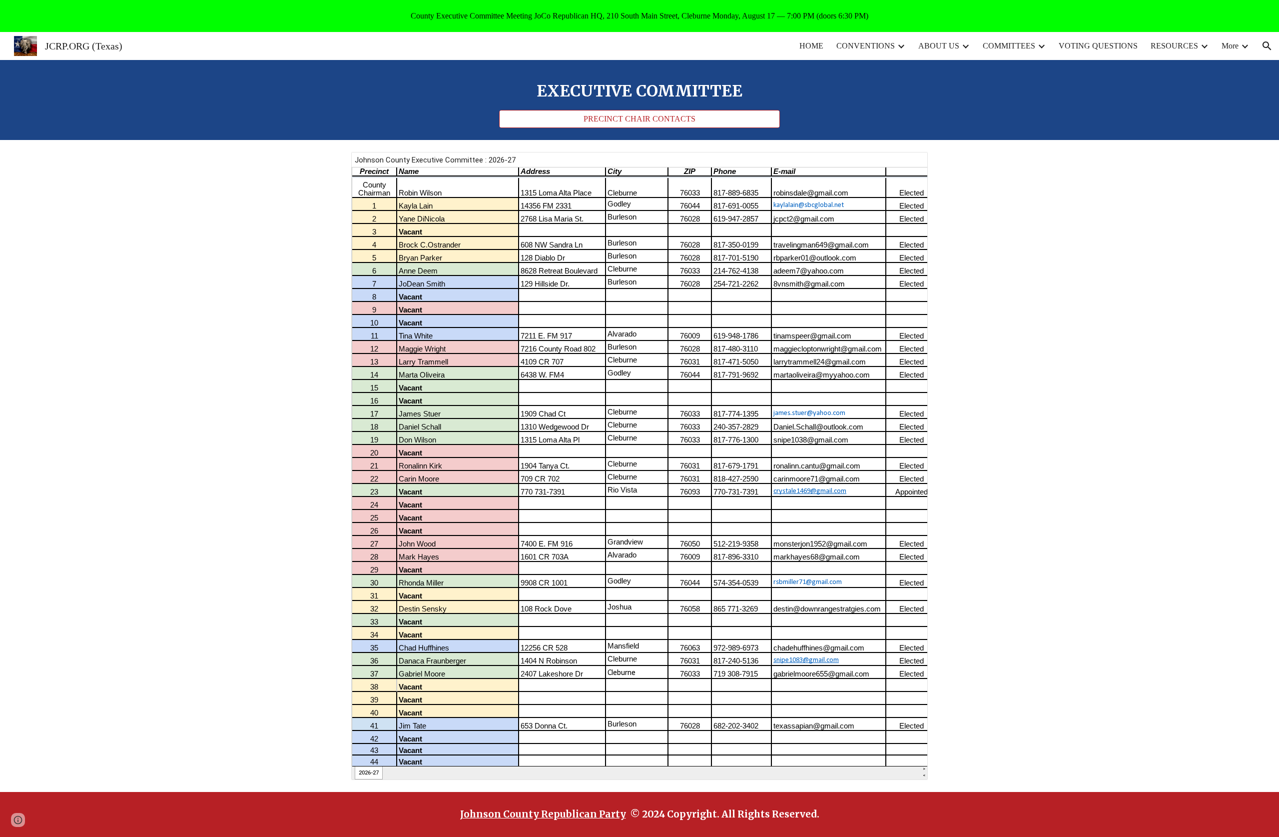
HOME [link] (811, 46)
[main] (639, 91)
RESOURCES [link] (1174, 46)
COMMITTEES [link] (1009, 46)
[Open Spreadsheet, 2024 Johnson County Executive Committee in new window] (909, 165)
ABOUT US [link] (938, 46)
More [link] (1230, 46)
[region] (639, 16)
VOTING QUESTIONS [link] (1098, 46)
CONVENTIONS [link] (865, 46)
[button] (1267, 46)
